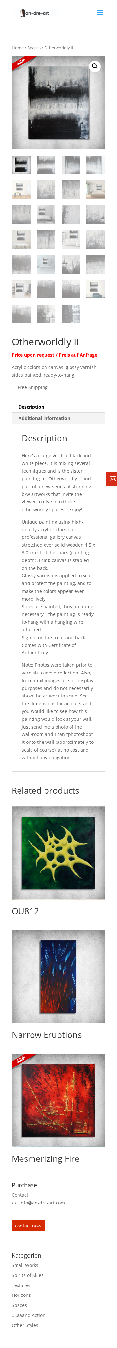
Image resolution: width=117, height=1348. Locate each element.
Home (18, 48)
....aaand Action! (29, 1315)
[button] (95, 66)
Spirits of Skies (28, 1275)
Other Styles (25, 1325)
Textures (21, 1285)
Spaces (34, 48)
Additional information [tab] (44, 418)
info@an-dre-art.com (42, 1203)
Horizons (21, 1295)
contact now (28, 1226)
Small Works (25, 1265)
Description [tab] (31, 407)
